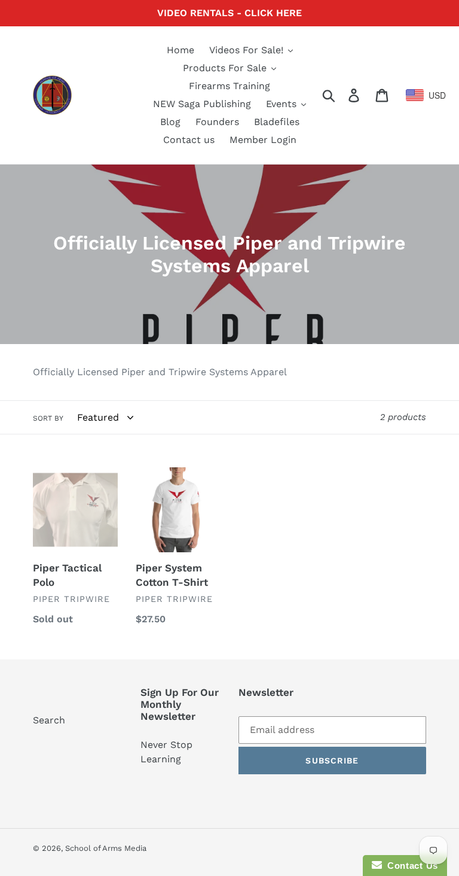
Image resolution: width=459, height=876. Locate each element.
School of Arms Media (105, 848)
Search (49, 720)
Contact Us (410, 865)
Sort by (48, 418)
